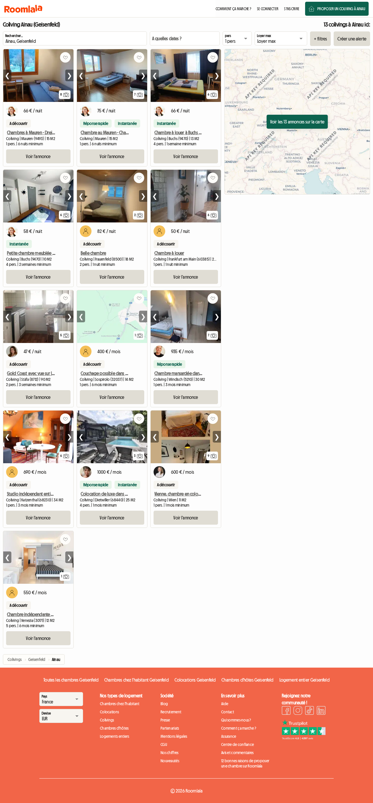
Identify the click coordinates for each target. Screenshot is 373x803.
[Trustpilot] (304, 738)
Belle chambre (93, 253)
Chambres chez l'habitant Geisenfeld (136, 680)
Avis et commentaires (237, 753)
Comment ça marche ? (238, 728)
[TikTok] (309, 711)
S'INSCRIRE (291, 9)
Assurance (228, 736)
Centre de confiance (237, 744)
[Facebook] (286, 711)
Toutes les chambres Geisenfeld (70, 680)
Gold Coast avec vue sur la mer (34, 373)
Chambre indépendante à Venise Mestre (42, 614)
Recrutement (171, 712)
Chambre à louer (169, 253)
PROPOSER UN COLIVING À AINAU (341, 9)
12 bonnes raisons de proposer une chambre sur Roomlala (245, 763)
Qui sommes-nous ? (236, 720)
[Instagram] (297, 711)
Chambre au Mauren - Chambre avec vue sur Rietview (128, 132)
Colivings (107, 720)
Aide (224, 704)
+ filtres (320, 38)
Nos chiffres (169, 753)
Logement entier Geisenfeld (304, 680)
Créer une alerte (351, 38)
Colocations (109, 712)
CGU (164, 744)
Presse (165, 720)
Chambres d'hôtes (114, 728)
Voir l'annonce (38, 156)
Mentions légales (174, 736)
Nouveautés (170, 761)
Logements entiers (114, 736)
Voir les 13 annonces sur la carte (297, 121)
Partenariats (170, 728)
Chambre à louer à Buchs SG (178, 132)
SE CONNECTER (267, 9)
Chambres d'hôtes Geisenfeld (247, 680)
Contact (227, 712)
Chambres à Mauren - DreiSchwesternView (43, 132)
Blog (164, 704)
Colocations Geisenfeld (195, 680)
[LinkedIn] (321, 711)
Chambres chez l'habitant (120, 704)
